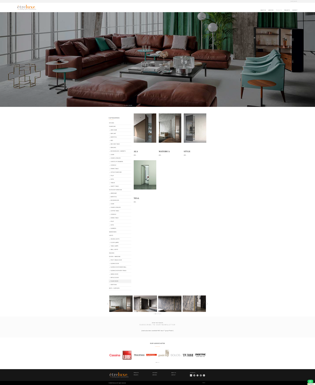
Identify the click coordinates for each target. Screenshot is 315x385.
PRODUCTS (279, 10)
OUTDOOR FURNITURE (115, 189)
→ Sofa (111, 179)
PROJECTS (287, 10)
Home (110, 105)
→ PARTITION (113, 284)
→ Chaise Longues (115, 158)
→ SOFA (111, 225)
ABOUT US (263, 10)
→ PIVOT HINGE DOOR (115, 260)
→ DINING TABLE (114, 168)
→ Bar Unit (112, 133)
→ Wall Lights (113, 249)
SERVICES (270, 10)
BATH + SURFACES (114, 288)
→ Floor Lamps (114, 242)
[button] (310, 381)
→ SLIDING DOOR (114, 263)
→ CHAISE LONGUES (115, 207)
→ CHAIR (111, 154)
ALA (136, 151)
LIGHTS (111, 235)
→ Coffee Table (114, 211)
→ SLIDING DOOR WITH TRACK (117, 270)
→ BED (111, 140)
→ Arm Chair (113, 130)
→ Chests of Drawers (116, 161)
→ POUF (111, 175)
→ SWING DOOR (113, 274)
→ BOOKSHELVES (114, 200)
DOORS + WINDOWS (114, 256)
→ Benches (112, 147)
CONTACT (294, 10)
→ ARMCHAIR (113, 193)
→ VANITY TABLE (114, 186)
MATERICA (164, 151)
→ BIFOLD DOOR (114, 277)
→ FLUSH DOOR (113, 281)
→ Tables (112, 182)
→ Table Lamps (113, 246)
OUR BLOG (294, 1)
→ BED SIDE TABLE (114, 144)
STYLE (187, 151)
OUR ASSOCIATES (157, 343)
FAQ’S (203, 382)
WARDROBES (112, 232)
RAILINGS (111, 253)
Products (117, 105)
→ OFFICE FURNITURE (115, 172)
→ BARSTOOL (113, 137)
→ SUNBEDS (112, 228)
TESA (136, 198)
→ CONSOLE (112, 214)
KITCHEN (111, 123)
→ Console (112, 165)
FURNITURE (112, 126)
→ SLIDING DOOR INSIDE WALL (117, 267)
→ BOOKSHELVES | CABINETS (117, 151)
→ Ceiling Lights (114, 239)
